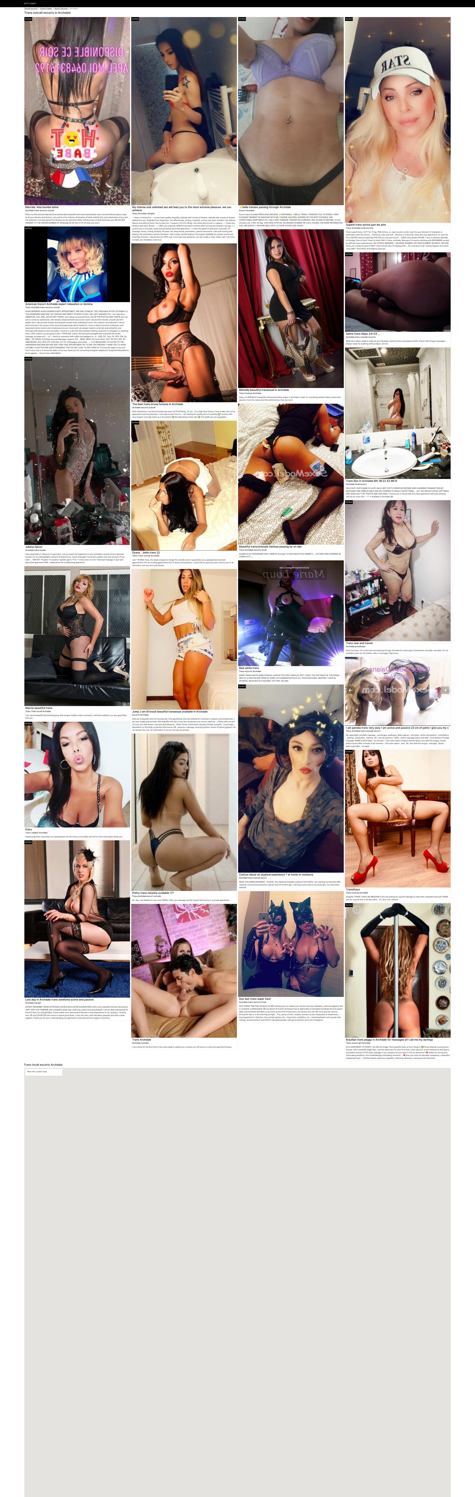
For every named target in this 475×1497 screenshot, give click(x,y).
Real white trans (249, 668)
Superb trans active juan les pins (366, 224)
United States (46, 8)
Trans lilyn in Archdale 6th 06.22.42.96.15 (371, 480)
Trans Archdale (141, 1039)
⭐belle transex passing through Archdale (265, 207)
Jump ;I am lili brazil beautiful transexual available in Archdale (170, 711)
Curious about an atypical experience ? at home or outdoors (276, 874)
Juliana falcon (33, 546)
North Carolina (61, 8)
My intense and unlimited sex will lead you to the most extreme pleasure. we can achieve (181, 209)
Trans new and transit (359, 643)
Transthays (353, 889)
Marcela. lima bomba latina (41, 207)
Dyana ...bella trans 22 (146, 552)
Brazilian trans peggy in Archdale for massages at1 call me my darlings (389, 1039)
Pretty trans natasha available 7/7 (153, 892)
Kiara (28, 829)
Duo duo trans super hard (255, 998)
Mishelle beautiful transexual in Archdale (264, 389)
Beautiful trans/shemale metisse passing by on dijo (270, 546)
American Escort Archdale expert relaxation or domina (59, 304)
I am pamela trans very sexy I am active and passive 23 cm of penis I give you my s (397, 727)
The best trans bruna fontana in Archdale (157, 404)
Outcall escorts (30, 8)
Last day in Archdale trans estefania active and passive (59, 999)
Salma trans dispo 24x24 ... (363, 333)
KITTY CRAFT (30, 3)
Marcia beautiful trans (38, 708)
